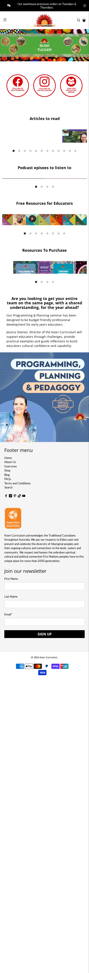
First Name (11, 578)
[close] (85, 5)
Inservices (10, 466)
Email (8, 614)
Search (8, 487)
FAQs (7, 479)
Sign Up (45, 634)
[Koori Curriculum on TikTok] (19, 496)
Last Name (10, 596)
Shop (7, 470)
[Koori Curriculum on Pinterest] (15, 496)
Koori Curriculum (48, 657)
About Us (10, 462)
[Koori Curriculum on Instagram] (10, 496)
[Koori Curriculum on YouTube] (23, 496)
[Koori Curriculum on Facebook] (6, 496)
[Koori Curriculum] (44, 20)
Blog (7, 475)
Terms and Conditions (17, 483)
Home (8, 458)
